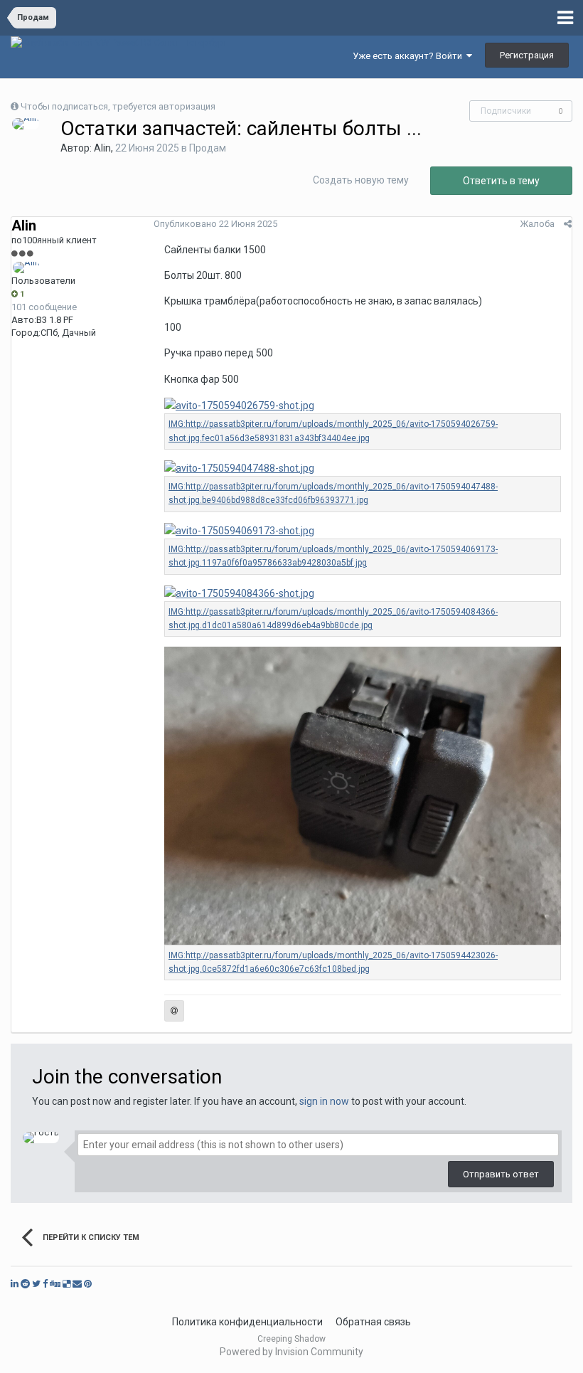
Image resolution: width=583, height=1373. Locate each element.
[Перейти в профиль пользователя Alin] (25, 123)
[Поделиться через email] (77, 1283)
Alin (102, 148)
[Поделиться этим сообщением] (568, 223)
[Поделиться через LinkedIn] (14, 1283)
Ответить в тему (501, 180)
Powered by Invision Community (291, 1351)
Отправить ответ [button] (501, 1174)
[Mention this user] (174, 1011)
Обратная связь (373, 1321)
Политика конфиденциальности (247, 1321)
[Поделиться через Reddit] (25, 1283)
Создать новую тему (361, 180)
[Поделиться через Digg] (55, 1283)
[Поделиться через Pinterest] (88, 1283)
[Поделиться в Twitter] (36, 1283)
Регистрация (527, 55)
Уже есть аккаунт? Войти (409, 56)
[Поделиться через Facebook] (45, 1283)
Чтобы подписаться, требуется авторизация (118, 106)
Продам (207, 148)
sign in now (324, 1101)
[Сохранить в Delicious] (66, 1283)
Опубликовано (215, 223)
